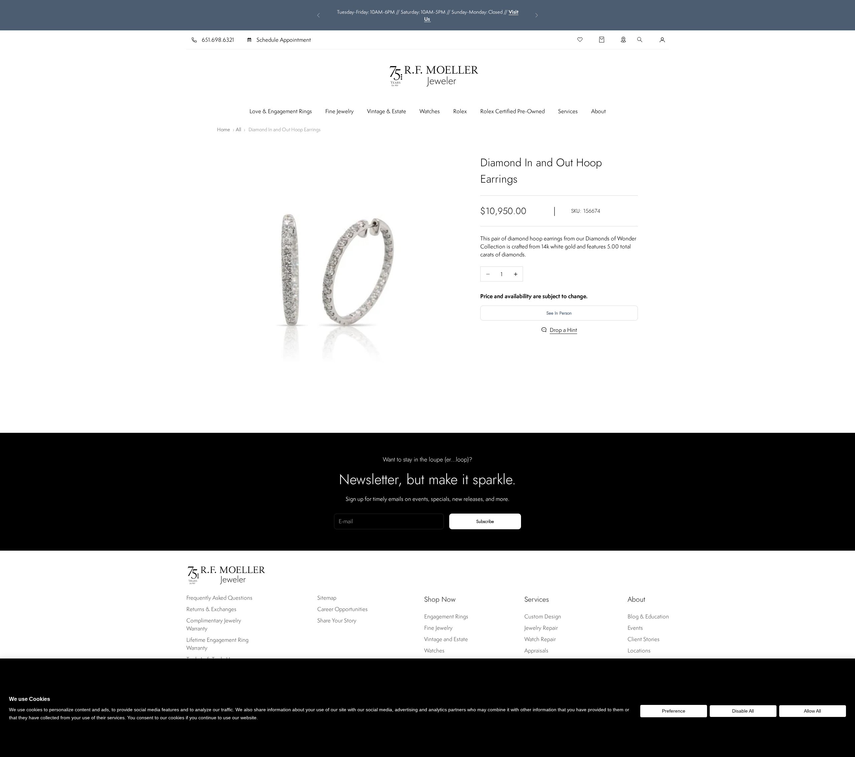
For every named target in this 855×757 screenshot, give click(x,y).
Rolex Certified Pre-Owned (512, 111)
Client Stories (644, 639)
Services (568, 111)
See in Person (559, 313)
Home (223, 129)
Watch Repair (540, 639)
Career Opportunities (342, 609)
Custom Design (542, 616)
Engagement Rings (446, 616)
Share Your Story (336, 620)
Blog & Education (648, 616)
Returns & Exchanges (211, 609)
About (598, 111)
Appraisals (536, 650)
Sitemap (326, 597)
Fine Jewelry (339, 111)
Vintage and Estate (446, 639)
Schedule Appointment (283, 39)
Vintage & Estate (386, 111)
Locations (639, 650)
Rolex (460, 111)
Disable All (743, 711)
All (238, 129)
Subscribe (485, 521)
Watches (429, 111)
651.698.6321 (218, 39)
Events (635, 627)
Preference (673, 711)
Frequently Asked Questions (219, 597)
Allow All (812, 711)
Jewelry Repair (541, 627)
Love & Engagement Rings (280, 111)
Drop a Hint (563, 330)
